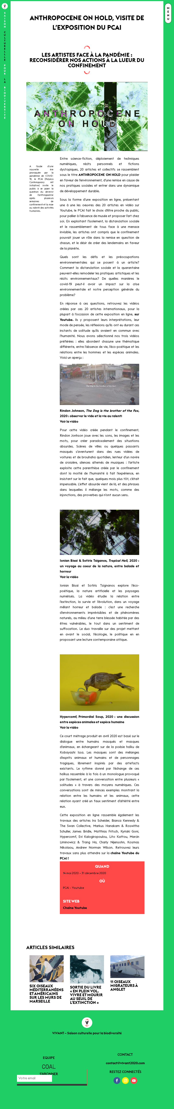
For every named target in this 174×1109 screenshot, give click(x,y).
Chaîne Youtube (75, 908)
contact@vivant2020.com (125, 1063)
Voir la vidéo (69, 421)
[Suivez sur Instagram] (125, 1080)
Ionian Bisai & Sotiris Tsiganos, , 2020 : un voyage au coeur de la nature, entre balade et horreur (99, 566)
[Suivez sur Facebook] (117, 1080)
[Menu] (168, 13)
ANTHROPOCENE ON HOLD (99, 174)
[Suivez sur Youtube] (133, 1080)
